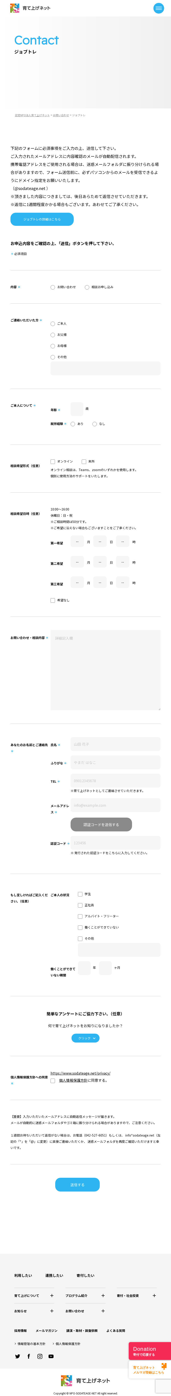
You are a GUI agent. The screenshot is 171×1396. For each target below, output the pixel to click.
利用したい (23, 1275)
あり (80, 423)
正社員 (89, 905)
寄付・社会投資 (128, 1295)
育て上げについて (26, 1295)
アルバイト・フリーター (102, 916)
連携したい (54, 1275)
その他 (62, 357)
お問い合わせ (66, 287)
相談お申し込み (102, 287)
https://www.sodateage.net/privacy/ (80, 1073)
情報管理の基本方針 (32, 1343)
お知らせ (20, 1311)
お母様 (62, 345)
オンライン (65, 461)
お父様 (62, 334)
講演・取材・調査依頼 (82, 1330)
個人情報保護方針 (73, 1080)
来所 (91, 461)
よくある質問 (115, 1330)
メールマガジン (46, 1330)
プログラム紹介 (76, 1295)
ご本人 (62, 323)
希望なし (63, 600)
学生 (88, 894)
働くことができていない (102, 927)
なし (102, 423)
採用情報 (20, 1330)
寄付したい (85, 1275)
